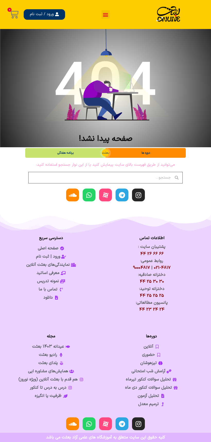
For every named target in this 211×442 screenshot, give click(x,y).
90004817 (141, 268)
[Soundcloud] (72, 195)
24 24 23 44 (151, 310)
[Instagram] (138, 195)
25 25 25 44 (152, 296)
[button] (105, 14)
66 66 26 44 (152, 254)
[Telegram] (122, 195)
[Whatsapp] (89, 195)
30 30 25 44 (152, 282)
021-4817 (162, 268)
